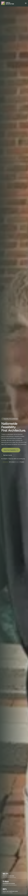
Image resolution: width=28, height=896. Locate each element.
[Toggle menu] (25, 3)
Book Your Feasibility (10, 450)
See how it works (7, 455)
